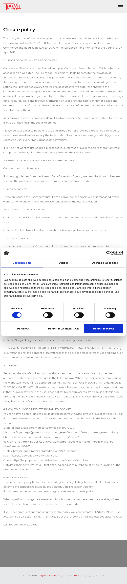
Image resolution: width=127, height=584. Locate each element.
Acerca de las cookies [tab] (105, 262)
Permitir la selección (63, 328)
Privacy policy (61, 575)
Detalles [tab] (63, 262)
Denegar (23, 328)
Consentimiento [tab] (22, 262)
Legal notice (45, 575)
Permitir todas (103, 328)
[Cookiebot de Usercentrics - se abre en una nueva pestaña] (108, 253)
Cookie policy (78, 575)
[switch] (48, 315)
